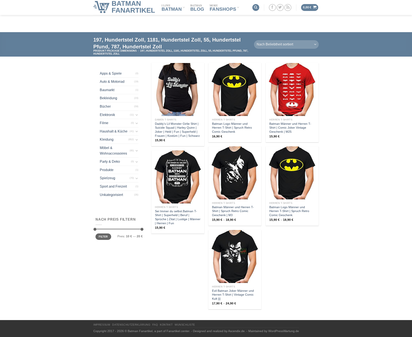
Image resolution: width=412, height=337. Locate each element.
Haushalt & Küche (113, 131)
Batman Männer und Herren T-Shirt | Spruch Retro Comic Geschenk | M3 (233, 211)
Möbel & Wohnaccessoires (113, 150)
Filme (104, 123)
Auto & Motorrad (112, 81)
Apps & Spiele (111, 73)
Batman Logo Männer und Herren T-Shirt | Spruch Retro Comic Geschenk (232, 127)
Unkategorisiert (111, 195)
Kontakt (166, 324)
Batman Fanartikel (133, 7)
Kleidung (107, 139)
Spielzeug (107, 178)
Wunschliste (185, 324)
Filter (103, 236)
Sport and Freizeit (113, 186)
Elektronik (107, 115)
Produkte (107, 170)
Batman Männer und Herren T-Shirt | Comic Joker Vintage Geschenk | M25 (290, 127)
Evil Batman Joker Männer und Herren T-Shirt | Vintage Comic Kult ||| (233, 294)
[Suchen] (255, 7)
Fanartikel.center (178, 331)
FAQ (155, 324)
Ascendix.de (236, 331)
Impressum (101, 324)
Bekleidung (108, 98)
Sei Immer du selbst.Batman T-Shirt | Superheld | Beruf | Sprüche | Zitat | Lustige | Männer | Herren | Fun (177, 217)
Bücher (105, 106)
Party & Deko (110, 161)
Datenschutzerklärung (131, 324)
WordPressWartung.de (283, 331)
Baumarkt (107, 90)
